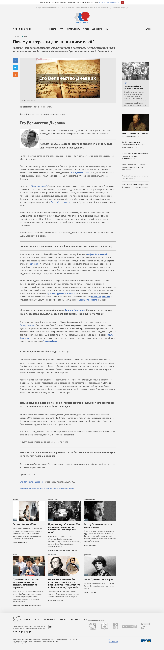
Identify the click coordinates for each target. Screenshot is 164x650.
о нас (106, 29)
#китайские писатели (20, 605)
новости (52, 29)
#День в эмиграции (89, 545)
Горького (71, 293)
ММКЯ (15, 555)
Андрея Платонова (75, 310)
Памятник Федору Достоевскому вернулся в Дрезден (135, 134)
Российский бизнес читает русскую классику (135, 177)
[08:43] (100, 557)
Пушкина (51, 293)
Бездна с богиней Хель (24, 524)
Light (125, 83)
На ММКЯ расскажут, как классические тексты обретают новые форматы (133, 144)
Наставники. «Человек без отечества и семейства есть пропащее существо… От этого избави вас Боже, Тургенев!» (64, 583)
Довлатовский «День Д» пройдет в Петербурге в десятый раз (135, 186)
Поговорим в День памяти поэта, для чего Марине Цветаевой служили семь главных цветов (99, 586)
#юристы (51, 550)
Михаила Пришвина (100, 296)
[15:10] (64, 502)
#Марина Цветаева (90, 592)
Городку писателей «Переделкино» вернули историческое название (135, 155)
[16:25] (29, 502)
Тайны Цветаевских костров (98, 579)
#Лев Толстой (37, 488)
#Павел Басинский (51, 488)
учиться (86, 29)
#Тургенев (51, 600)
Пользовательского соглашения (108, 2)
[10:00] (29, 557)
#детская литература (34, 605)
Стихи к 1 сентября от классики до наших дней (133, 87)
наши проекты (96, 29)
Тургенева (60, 293)
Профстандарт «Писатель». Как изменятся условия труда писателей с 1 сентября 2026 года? (64, 528)
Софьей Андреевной (97, 254)
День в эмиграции (89, 500)
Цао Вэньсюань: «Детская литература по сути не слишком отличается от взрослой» (26, 583)
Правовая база (53, 500)
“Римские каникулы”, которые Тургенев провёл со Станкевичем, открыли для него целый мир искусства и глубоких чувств (63, 594)
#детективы (17, 542)
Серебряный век (27, 325)
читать (61, 29)
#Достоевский (25, 488)
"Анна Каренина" (39, 186)
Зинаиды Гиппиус (51, 341)
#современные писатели (69, 550)
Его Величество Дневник (31, 481)
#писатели (57, 550)
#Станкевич (59, 600)
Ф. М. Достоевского (79, 172)
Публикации (52, 555)
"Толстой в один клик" (60, 202)
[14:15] (100, 502)
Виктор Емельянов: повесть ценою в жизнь (98, 525)
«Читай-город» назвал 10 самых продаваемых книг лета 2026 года (133, 167)
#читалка (24, 542)
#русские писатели (66, 488)
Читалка (15, 500)
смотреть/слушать (73, 29)
